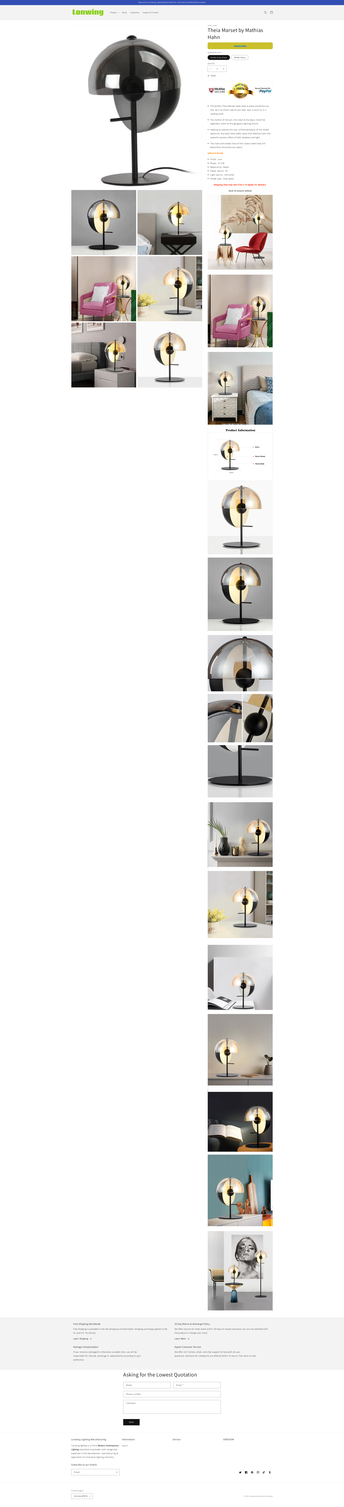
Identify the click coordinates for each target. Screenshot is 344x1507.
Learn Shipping (80, 1338)
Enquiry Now (240, 45)
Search (125, 1445)
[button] (114, 12)
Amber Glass (240, 57)
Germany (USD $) (80, 1496)
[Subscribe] (116, 1472)
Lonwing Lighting (254, 1496)
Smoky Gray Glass (218, 57)
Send (131, 1422)
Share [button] (213, 75)
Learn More (180, 1338)
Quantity (211, 63)
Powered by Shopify (266, 1496)
